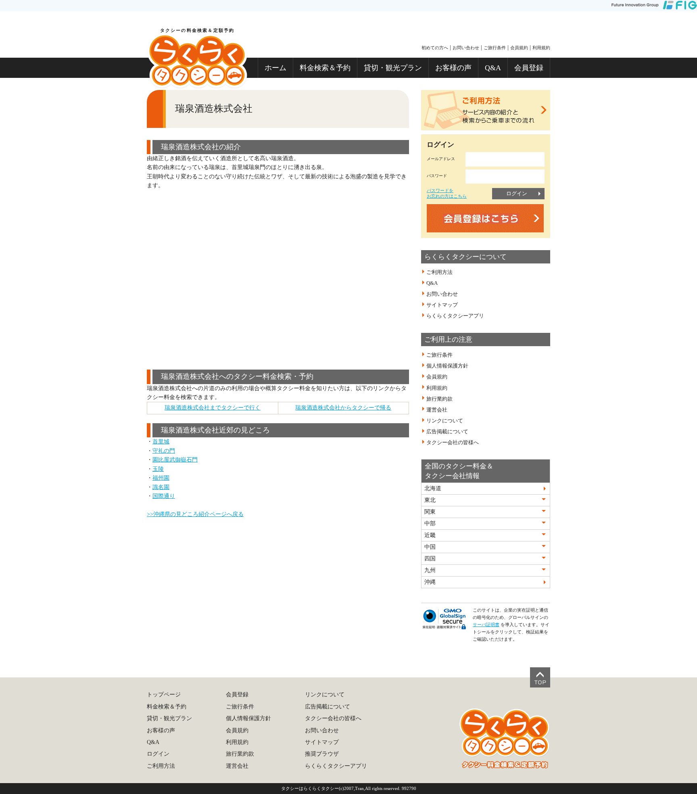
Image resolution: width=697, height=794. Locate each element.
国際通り (163, 496)
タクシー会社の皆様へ (452, 442)
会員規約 (519, 47)
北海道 (432, 488)
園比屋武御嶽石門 (175, 460)
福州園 (160, 478)
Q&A (493, 68)
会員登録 (528, 68)
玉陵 (158, 469)
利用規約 (541, 47)
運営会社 (436, 410)
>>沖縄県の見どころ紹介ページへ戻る (195, 514)
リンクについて (444, 421)
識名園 (160, 487)
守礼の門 (163, 451)
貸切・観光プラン (393, 68)
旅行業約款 (439, 399)
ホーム (275, 68)
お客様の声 (453, 68)
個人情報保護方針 (447, 366)
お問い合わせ (466, 47)
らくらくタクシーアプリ (455, 316)
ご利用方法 (439, 272)
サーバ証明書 (486, 624)
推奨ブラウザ (322, 754)
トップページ (164, 695)
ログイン (516, 193)
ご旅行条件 (495, 47)
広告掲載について (447, 432)
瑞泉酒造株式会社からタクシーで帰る (343, 408)
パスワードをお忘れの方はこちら (447, 193)
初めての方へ (435, 47)
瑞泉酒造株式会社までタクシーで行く (213, 408)
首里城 (160, 442)
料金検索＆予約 (325, 68)
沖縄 (430, 582)
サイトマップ (442, 305)
